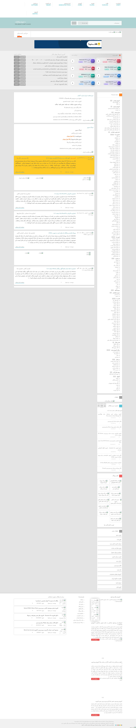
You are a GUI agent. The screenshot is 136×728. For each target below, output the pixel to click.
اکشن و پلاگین (115, 379)
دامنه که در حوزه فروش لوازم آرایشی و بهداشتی (55, 75)
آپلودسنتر (116, 141)
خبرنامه (116, 176)
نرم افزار (118, 359)
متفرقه (116, 282)
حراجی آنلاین (115, 172)
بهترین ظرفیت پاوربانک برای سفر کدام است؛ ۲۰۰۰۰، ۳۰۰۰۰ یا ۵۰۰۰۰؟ (49, 60)
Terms (107, 721)
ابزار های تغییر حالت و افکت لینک (111, 128)
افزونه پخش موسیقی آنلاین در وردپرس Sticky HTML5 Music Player (41, 608)
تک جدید (119, 570)
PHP (117, 104)
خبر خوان (116, 174)
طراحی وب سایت (110, 725)
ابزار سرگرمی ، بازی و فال (112, 119)
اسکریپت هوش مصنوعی (113, 153)
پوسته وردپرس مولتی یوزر (112, 340)
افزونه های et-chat (114, 245)
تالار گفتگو (116, 165)
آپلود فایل (118, 587)
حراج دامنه (118, 583)
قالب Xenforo (115, 315)
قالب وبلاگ (117, 342)
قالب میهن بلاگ (115, 347)
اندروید (116, 296)
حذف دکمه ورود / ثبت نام (61, 84)
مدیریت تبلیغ (115, 201)
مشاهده (19, 37)
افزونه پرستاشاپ (114, 254)
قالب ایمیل (116, 321)
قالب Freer (116, 305)
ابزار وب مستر (115, 362)
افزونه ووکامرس (114, 250)
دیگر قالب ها (115, 300)
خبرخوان (116, 275)
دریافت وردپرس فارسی (78, 622)
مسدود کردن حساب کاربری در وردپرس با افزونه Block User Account (41, 630)
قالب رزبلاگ (115, 346)
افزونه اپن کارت (115, 242)
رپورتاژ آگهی (117, 290)
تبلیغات (81, 599)
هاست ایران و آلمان (76, 133)
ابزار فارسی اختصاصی (113, 122)
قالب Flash (116, 303)
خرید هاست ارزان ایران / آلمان (85, 95)
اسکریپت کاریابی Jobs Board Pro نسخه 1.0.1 (64, 213)
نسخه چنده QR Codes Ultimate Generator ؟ (56, 72)
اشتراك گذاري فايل (114, 155)
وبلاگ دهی (116, 219)
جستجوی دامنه (115, 170)
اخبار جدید (118, 561)
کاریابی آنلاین (20, 193)
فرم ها (117, 193)
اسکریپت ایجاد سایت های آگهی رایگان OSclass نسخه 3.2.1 (61, 268)
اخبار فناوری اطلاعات (115, 132)
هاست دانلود (84, 725)
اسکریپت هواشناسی (114, 151)
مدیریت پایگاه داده (114, 210)
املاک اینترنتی (115, 158)
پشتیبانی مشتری (114, 226)
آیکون (117, 378)
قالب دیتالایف (115, 326)
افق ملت (119, 539)
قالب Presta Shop (114, 310)
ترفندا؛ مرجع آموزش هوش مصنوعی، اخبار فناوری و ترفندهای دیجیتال (50, 63)
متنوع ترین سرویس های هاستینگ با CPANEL (70, 98)
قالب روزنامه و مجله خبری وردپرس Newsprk (111, 468)
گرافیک (118, 376)
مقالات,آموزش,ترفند (115, 350)
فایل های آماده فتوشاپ (113, 383)
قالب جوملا (116, 324)
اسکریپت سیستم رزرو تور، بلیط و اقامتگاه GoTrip (110, 462)
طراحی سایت (115, 368)
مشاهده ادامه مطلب (19, 171)
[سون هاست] (112, 32)
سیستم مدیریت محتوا (113, 189)
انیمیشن (116, 267)
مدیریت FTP (115, 369)
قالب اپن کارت (115, 317)
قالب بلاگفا (116, 344)
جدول (117, 274)
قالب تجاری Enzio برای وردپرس (114, 421)
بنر (117, 381)
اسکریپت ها (27, 193)
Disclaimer (111, 721)
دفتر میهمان (115, 182)
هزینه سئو (118, 535)
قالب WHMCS (115, 314)
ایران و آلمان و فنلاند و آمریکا (74, 142)
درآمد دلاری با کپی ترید (115, 544)
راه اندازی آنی (77, 110)
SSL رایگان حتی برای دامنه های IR (72, 107)
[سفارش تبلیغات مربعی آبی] (39, 178)
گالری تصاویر (115, 234)
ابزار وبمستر (117, 112)
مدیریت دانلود (115, 203)
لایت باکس (116, 280)
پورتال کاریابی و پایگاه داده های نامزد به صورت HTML (62, 233)
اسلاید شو (116, 261)
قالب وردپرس (24, 158)
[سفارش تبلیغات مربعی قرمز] (24, 178)
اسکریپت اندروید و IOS (113, 146)
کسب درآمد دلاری (116, 557)
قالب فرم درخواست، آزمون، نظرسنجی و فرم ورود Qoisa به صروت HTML (109, 456)
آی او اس (116, 294)
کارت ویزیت (115, 390)
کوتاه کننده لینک (115, 232)
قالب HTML (115, 307)
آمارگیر (116, 139)
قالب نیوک (116, 331)
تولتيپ (117, 272)
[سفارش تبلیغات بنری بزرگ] (87, 177)
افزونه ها (118, 237)
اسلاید (117, 260)
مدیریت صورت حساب (113, 205)
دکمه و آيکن (115, 277)
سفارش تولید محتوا (116, 552)
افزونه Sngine (115, 238)
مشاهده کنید (94, 639)
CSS (117, 136)
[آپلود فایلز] (118, 32)
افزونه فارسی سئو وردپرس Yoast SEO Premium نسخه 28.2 (109, 441)
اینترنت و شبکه (115, 366)
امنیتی (117, 160)
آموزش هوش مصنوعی (115, 574)
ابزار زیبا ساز (115, 117)
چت (117, 227)
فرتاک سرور (90, 127)
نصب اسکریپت (80, 615)
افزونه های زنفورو (114, 247)
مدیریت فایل (115, 207)
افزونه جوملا (115, 244)
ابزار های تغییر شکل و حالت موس (111, 129)
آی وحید (103, 725)
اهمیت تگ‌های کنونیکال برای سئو (59, 81)
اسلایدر (116, 143)
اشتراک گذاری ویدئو (114, 157)
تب (117, 268)
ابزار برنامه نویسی (114, 361)
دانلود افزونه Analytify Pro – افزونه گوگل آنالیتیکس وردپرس (109, 448)
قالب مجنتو (116, 328)
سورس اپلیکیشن (116, 292)
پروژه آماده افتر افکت (113, 374)
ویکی (117, 222)
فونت (117, 385)
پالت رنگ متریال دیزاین (78, 620)
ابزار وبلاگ (81, 606)
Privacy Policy (102, 721)
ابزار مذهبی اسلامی (114, 126)
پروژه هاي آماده (116, 372)
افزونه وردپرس (115, 249)
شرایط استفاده (80, 617)
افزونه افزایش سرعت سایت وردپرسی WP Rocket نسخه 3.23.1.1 (109, 434)
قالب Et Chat (115, 302)
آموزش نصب (115, 351)
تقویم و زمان (115, 270)
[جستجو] (74, 23)
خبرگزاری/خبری (115, 177)
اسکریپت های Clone (114, 148)
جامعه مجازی (115, 167)
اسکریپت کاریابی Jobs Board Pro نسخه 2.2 (65, 193)
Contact (93, 721)
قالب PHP (116, 309)
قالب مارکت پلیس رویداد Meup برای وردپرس (111, 427)
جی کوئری (117, 258)
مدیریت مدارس (115, 208)
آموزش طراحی (116, 100)
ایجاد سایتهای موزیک (114, 162)
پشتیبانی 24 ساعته (76, 145)
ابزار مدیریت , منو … (113, 124)
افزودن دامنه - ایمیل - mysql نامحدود (72, 101)
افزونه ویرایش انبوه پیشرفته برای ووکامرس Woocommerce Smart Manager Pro (109, 414)
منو (117, 284)
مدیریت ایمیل (115, 200)
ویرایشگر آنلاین (115, 220)
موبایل (117, 286)
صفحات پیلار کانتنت (62, 78)
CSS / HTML (115, 102)
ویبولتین (116, 336)
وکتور (117, 388)
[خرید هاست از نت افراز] (86, 179)
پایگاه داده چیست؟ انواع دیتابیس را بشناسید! (47, 601)
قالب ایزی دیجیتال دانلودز (113, 319)
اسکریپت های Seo (114, 150)
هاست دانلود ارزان (116, 578)
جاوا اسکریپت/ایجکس (113, 169)
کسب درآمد (115, 231)
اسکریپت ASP (115, 144)
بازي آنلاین (116, 163)
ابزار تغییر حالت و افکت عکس (112, 114)
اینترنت (116, 110)
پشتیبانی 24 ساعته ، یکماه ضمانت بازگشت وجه (69, 113)
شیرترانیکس (115, 256)
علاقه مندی (116, 191)
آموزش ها (116, 353)
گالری (117, 287)
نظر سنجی (116, 215)
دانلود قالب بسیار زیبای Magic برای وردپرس (47, 622)
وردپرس (116, 357)
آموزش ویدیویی (116, 106)
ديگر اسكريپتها (20, 213)
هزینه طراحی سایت (116, 548)
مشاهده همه (74, 55)
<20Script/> (20, 22)
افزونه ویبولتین (115, 252)
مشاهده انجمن (17, 54)
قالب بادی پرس (115, 322)
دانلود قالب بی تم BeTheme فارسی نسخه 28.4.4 (58, 158)
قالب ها (19, 158)
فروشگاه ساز (115, 194)
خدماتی (27, 213)
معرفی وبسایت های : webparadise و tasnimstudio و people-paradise (50, 69)
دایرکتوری (116, 181)
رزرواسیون (116, 186)
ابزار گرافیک (115, 364)
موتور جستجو (115, 213)
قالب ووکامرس (115, 334)
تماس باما (81, 604)
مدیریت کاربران (115, 212)
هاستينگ (116, 217)
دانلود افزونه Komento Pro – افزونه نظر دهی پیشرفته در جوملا (42, 615)
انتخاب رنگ (116, 265)
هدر (117, 386)
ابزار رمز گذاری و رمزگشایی (112, 115)
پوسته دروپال (115, 338)
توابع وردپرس (80, 613)
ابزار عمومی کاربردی (113, 121)
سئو (117, 355)
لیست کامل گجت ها (109, 525)
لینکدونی (116, 196)
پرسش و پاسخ (115, 224)
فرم (117, 279)
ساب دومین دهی (114, 188)
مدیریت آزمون (115, 198)
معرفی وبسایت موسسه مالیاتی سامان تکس (56, 66)
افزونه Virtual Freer (114, 240)
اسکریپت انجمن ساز (62, 56)
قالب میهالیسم (115, 329)
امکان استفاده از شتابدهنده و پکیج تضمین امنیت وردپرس (67, 116)
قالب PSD (116, 312)
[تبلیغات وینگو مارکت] (110, 401)
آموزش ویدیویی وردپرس (113, 108)
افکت (117, 263)
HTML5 (116, 138)
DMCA (96, 721)
